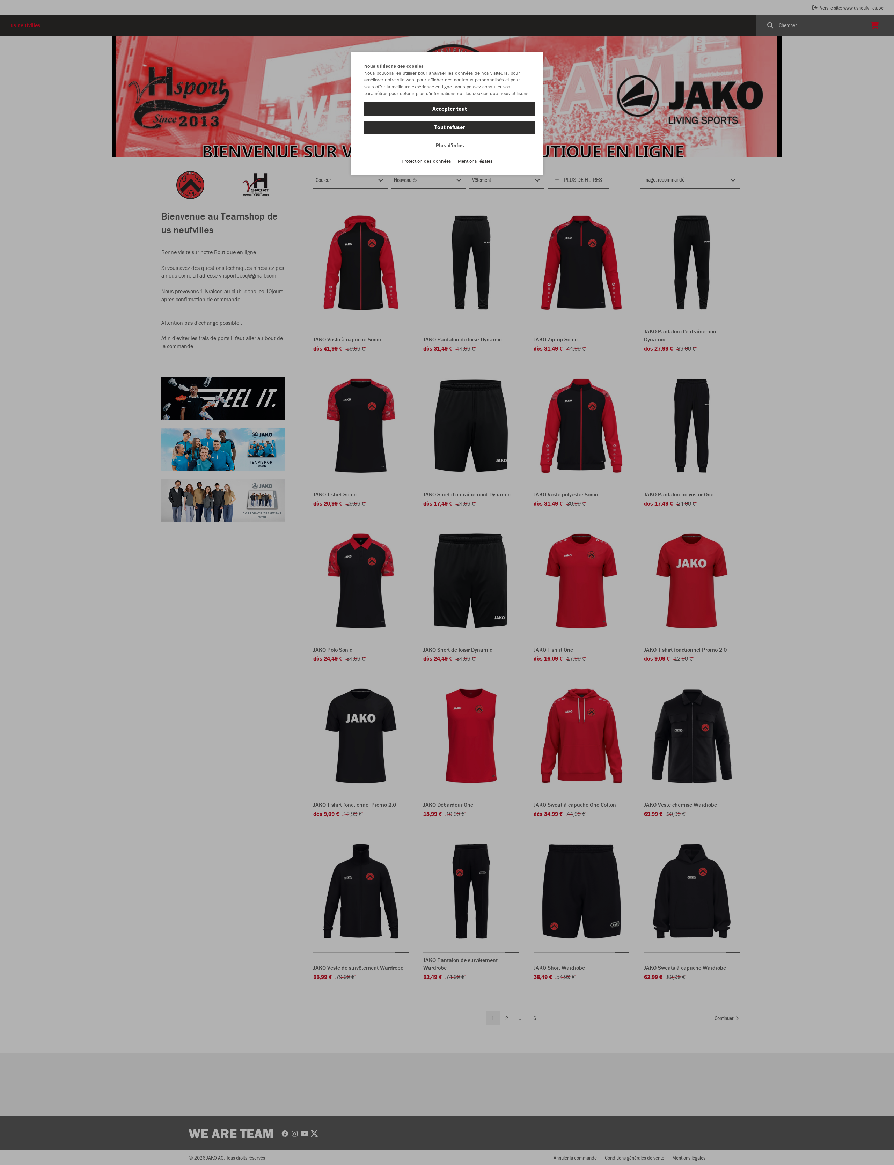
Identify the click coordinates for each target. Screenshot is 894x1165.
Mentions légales (475, 161)
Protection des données (426, 161)
